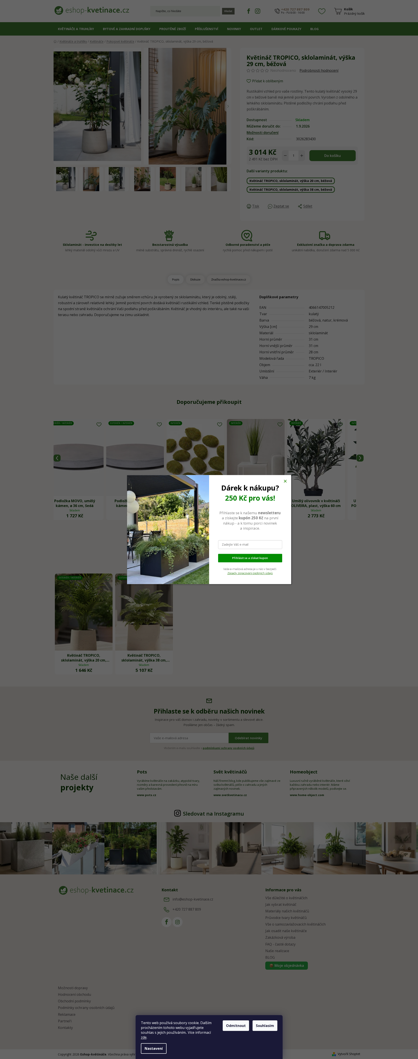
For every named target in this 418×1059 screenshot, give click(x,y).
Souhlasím (265, 1025)
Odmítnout (236, 1025)
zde (144, 1037)
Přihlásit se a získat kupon (250, 558)
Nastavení (154, 1048)
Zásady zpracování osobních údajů (250, 573)
